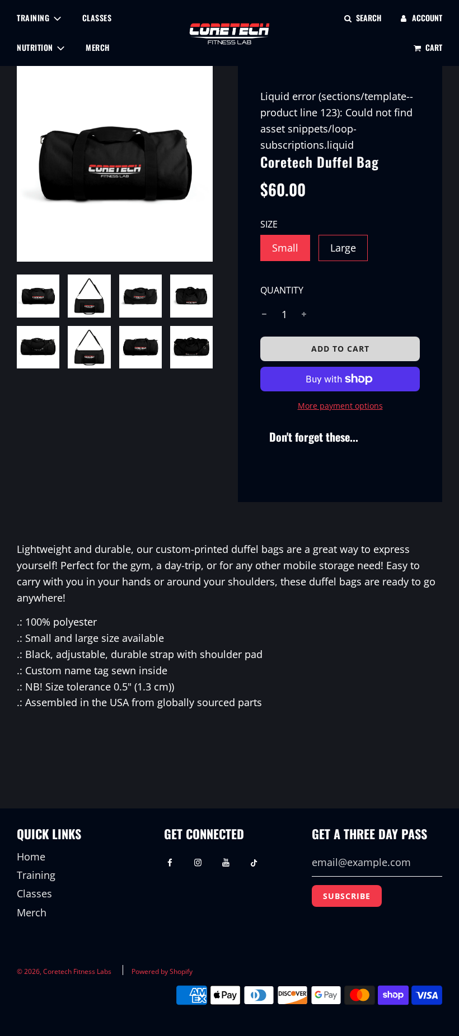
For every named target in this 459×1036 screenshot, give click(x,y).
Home (31, 856)
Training (36, 875)
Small (285, 247)
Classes (97, 17)
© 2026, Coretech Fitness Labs (64, 971)
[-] (264, 314)
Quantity (281, 290)
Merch (98, 47)
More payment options (340, 405)
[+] (304, 314)
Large (343, 247)
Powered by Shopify (162, 971)
